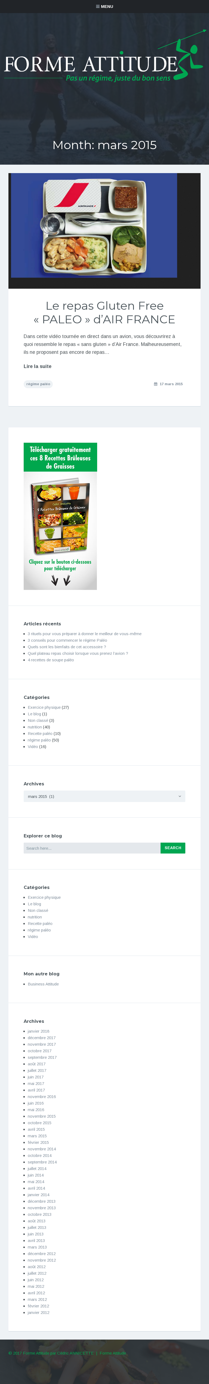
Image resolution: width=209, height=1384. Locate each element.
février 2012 (38, 1306)
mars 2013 (37, 1247)
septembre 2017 (42, 1057)
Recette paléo (40, 733)
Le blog (34, 713)
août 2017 (36, 1064)
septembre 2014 (42, 1162)
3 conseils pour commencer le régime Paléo (67, 640)
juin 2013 (36, 1234)
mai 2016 (36, 1109)
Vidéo (33, 746)
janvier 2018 (38, 1031)
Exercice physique (44, 707)
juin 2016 (36, 1103)
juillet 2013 (37, 1227)
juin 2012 (36, 1279)
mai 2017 (36, 1083)
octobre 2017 (39, 1050)
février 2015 (38, 1142)
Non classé (38, 720)
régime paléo (38, 384)
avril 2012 (36, 1292)
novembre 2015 (42, 1116)
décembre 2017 (42, 1037)
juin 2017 (36, 1077)
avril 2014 (36, 1188)
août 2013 (36, 1221)
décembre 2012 (42, 1253)
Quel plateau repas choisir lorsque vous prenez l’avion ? (78, 653)
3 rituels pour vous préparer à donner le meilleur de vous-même (85, 633)
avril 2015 (36, 1129)
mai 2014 (36, 1181)
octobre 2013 (39, 1214)
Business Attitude (43, 984)
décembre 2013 (42, 1201)
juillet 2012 (37, 1273)
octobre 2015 (39, 1122)
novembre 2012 (42, 1260)
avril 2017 (36, 1090)
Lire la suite (37, 366)
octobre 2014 (39, 1155)
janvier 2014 (38, 1194)
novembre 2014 (42, 1149)
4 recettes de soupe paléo (51, 660)
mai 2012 (36, 1286)
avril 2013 (36, 1240)
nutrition (35, 727)
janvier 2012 (38, 1312)
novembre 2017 (42, 1044)
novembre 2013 (42, 1207)
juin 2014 (36, 1175)
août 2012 (36, 1266)
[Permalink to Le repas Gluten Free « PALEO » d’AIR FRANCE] (104, 231)
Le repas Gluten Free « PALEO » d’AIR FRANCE (104, 312)
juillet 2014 (37, 1168)
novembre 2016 (42, 1096)
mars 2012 (37, 1299)
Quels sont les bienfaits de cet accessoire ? (67, 646)
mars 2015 (37, 1135)
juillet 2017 (37, 1070)
